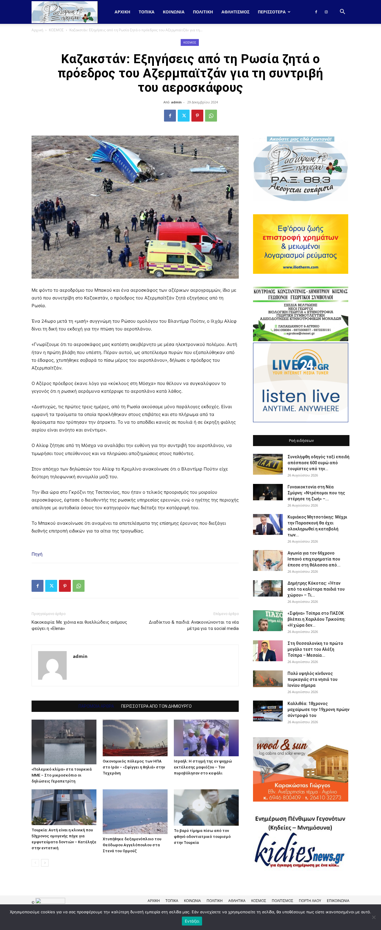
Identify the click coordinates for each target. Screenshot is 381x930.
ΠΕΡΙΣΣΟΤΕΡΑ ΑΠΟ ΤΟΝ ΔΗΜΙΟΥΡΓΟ (156, 706)
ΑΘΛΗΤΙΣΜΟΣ (235, 12)
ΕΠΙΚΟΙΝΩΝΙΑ (338, 900)
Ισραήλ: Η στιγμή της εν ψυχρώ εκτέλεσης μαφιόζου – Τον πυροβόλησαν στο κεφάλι (203, 767)
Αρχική (122, 12)
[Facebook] (316, 12)
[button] (342, 12)
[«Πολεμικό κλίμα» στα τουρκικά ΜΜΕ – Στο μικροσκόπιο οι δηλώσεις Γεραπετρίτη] (64, 742)
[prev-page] (35, 863)
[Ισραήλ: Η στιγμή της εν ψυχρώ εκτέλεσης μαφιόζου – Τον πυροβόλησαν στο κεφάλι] (206, 738)
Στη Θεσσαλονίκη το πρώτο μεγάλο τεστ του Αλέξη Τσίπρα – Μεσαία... (315, 649)
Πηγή (37, 554)
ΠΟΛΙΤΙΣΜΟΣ (282, 900)
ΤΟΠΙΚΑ (146, 12)
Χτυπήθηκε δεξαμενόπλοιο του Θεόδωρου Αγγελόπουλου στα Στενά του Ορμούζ (132, 845)
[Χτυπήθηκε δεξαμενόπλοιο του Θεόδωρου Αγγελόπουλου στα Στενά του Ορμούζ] (135, 811)
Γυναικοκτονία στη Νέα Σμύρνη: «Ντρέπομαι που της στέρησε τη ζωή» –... (316, 493)
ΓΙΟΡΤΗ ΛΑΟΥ (310, 900)
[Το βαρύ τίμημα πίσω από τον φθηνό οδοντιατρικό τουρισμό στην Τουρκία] (206, 807)
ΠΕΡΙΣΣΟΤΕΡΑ (272, 12)
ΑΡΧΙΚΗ (154, 900)
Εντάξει (192, 921)
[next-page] (45, 863)
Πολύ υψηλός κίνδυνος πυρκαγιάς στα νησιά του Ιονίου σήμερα (313, 679)
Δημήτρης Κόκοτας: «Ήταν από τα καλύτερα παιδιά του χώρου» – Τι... (316, 589)
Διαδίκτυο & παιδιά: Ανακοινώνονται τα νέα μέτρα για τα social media (194, 625)
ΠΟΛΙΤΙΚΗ (203, 12)
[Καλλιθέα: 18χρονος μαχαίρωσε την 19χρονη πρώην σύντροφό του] (268, 711)
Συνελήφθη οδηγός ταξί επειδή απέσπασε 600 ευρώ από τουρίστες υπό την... (318, 462)
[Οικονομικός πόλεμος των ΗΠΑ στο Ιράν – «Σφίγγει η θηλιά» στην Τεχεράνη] (135, 738)
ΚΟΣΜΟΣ (56, 29)
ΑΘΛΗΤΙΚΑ (237, 900)
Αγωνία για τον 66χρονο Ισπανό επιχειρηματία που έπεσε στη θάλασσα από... (314, 559)
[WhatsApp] (211, 116)
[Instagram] (326, 12)
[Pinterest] (197, 116)
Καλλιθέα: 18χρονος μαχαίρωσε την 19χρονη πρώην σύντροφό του (318, 709)
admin (176, 102)
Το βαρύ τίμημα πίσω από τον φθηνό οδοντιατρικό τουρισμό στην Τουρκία (202, 836)
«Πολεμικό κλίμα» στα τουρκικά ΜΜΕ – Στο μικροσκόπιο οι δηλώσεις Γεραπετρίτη (62, 775)
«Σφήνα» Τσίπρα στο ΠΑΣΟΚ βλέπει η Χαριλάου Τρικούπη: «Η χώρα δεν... (317, 619)
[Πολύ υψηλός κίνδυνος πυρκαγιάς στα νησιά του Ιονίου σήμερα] (268, 678)
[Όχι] (374, 917)
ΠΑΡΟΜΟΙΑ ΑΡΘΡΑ (96, 706)
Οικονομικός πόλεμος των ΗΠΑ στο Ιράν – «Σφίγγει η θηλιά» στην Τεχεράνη (134, 767)
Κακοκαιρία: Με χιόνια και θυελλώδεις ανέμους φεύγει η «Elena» (79, 625)
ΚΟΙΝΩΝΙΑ (174, 12)
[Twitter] (184, 116)
